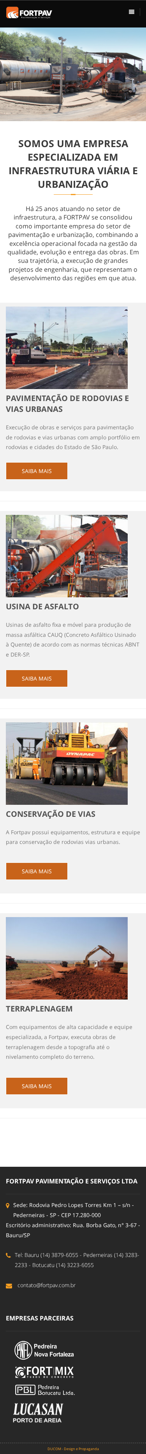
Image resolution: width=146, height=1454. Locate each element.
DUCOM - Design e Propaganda (73, 1448)
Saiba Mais (37, 471)
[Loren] (29, 11)
